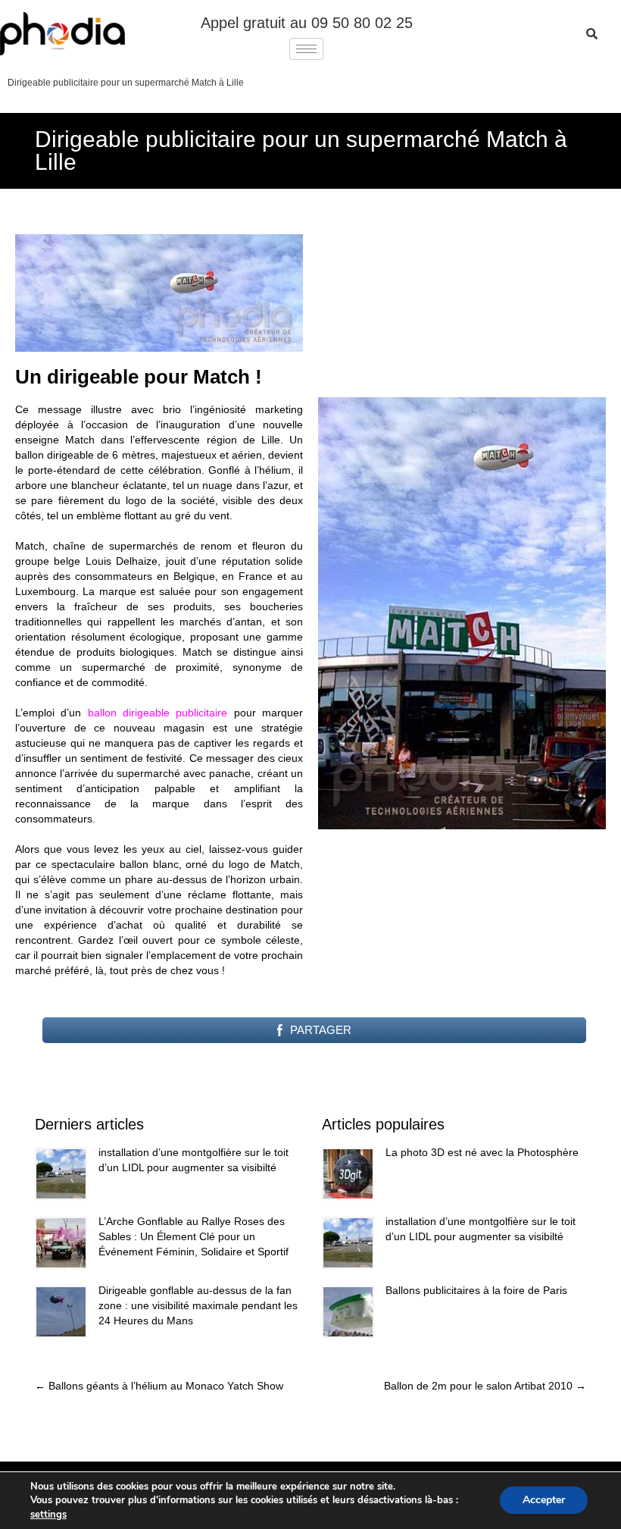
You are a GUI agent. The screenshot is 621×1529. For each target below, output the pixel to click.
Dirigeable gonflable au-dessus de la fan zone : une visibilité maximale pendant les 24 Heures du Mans (198, 1305)
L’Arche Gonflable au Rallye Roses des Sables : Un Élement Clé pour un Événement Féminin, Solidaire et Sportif (193, 1236)
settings (48, 1514)
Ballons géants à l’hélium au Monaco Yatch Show (159, 1386)
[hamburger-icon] (306, 49)
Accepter (544, 1500)
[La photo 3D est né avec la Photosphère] (348, 1174)
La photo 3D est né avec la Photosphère (482, 1152)
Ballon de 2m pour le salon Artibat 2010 (485, 1386)
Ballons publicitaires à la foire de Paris (476, 1290)
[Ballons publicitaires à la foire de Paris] (348, 1312)
